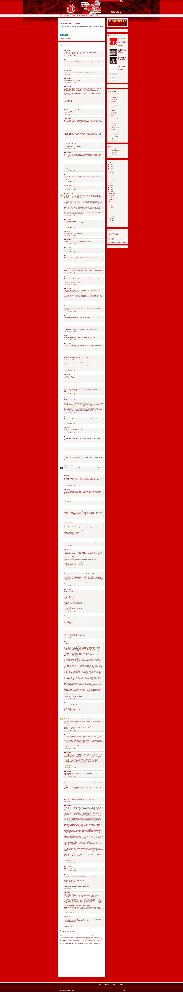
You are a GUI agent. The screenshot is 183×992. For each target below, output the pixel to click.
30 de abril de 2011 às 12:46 (70, 888)
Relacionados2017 (114, 136)
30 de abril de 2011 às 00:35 (70, 776)
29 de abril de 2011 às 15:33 (70, 567)
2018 (110, 176)
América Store (113, 152)
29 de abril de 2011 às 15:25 (70, 518)
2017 (110, 179)
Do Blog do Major (114, 106)
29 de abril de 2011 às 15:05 (70, 461)
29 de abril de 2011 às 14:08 (70, 331)
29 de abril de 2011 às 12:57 (70, 124)
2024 (110, 164)
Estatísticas (113, 110)
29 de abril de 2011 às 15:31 (70, 545)
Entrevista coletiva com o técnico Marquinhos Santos (122, 58)
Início (61, 15)
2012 (110, 189)
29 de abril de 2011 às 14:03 (70, 320)
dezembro (111, 193)
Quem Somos (66, 15)
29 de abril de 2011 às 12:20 (70, 55)
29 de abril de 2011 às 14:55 (70, 450)
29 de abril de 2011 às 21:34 (70, 767)
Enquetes (112, 108)
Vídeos (112, 140)
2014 (110, 185)
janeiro (110, 216)
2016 (110, 181)
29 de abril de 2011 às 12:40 (70, 82)
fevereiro (110, 214)
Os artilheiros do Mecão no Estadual (122, 66)
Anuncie (91, 15)
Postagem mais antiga (101, 979)
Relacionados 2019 (114, 129)
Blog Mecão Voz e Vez (115, 150)
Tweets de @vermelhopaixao (113, 85)
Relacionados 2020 (114, 131)
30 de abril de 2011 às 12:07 (70, 801)
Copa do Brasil (113, 105)
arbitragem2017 (113, 99)
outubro (110, 197)
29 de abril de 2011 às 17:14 (70, 712)
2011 (110, 191)
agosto (110, 201)
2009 (110, 220)
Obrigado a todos (121, 38)
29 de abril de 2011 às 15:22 (70, 495)
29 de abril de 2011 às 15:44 (70, 611)
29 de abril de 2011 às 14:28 (70, 412)
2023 (110, 166)
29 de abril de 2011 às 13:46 (70, 299)
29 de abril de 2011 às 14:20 (70, 370)
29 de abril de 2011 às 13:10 (70, 170)
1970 (110, 224)
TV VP (112, 138)
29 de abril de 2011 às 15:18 (70, 485)
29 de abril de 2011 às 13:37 (70, 251)
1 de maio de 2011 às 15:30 (70, 912)
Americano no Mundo (114, 93)
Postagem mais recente (62, 979)
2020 (110, 172)
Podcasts (73, 15)
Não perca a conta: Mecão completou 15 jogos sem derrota (122, 75)
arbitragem (113, 95)
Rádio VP (112, 125)
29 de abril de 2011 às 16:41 (70, 698)
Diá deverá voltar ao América (70, 24)
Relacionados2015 (114, 132)
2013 (110, 187)
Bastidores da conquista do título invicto (122, 50)
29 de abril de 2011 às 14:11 (70, 350)
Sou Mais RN (113, 148)
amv (124, 990)
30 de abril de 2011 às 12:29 (70, 870)
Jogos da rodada (113, 118)
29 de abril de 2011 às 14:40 (70, 423)
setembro (111, 199)
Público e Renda (113, 123)
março (110, 211)
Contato (96, 15)
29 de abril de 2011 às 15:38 (70, 585)
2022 (110, 168)
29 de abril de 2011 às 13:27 (70, 227)
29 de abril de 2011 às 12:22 (70, 66)
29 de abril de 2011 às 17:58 (70, 730)
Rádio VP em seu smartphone (82, 15)
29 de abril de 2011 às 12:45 (70, 103)
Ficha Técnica (113, 112)
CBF (112, 156)
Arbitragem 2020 (114, 97)
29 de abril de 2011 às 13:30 (70, 235)
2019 (110, 174)
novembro (111, 195)
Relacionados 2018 (114, 127)
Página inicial (82, 979)
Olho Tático (113, 119)
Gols (112, 116)
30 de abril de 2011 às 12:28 (70, 862)
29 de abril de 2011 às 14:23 (70, 393)
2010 (110, 218)
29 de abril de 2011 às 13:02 (70, 148)
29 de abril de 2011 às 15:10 (70, 471)
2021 (110, 170)
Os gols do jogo (113, 121)
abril (110, 209)
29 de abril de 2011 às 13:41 (70, 272)
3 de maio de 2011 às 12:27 (70, 926)
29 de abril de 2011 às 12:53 (70, 114)
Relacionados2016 (114, 134)
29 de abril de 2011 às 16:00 (70, 625)
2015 (110, 183)
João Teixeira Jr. (67, 465)
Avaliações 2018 (114, 103)
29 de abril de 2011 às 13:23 (70, 189)
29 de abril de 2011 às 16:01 (70, 637)
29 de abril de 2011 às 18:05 (70, 748)
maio (110, 207)
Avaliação (112, 101)
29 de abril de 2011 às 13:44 (70, 284)
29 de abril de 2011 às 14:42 (70, 432)
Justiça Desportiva (114, 154)
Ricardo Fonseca (67, 193)
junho (110, 205)
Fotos (112, 114)
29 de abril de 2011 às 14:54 (70, 441)
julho (110, 203)
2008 (110, 222)
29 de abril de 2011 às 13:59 (70, 311)
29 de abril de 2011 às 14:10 (70, 339)
